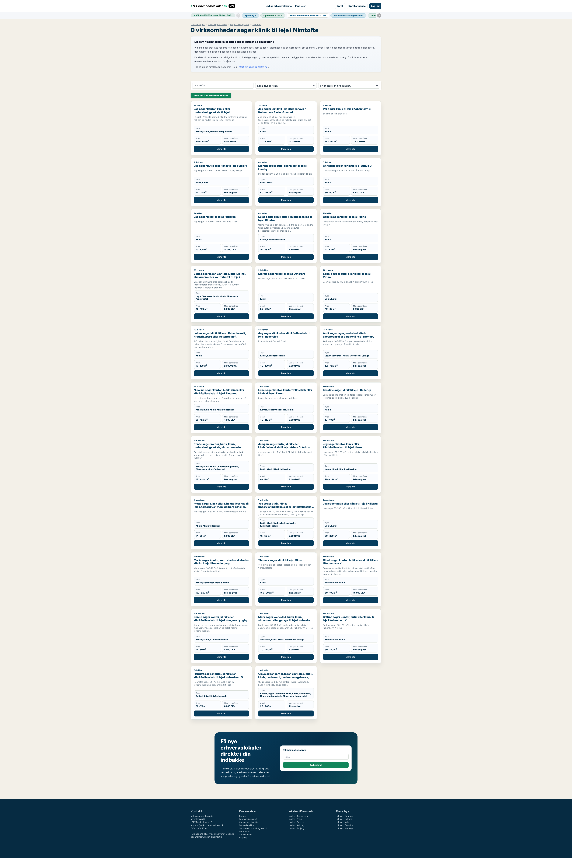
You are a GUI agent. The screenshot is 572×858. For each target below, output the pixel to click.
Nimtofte (256, 24)
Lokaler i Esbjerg (295, 828)
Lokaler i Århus (294, 819)
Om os (242, 816)
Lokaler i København (297, 816)
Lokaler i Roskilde (344, 825)
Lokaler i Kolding (344, 819)
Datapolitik (244, 831)
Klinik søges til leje (217, 24)
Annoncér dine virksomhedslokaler (211, 95)
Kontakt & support (248, 819)
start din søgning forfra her (253, 66)
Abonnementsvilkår (248, 822)
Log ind (375, 5)
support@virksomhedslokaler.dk (207, 825)
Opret (339, 5)
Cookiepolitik (245, 834)
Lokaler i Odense (295, 822)
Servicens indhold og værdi (252, 828)
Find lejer (300, 5)
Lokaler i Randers (344, 816)
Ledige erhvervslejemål (279, 5)
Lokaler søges (198, 24)
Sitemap (243, 837)
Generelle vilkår (246, 825)
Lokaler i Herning (344, 828)
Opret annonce (357, 5)
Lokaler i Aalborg (295, 825)
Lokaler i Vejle (343, 822)
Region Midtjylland (239, 24)
